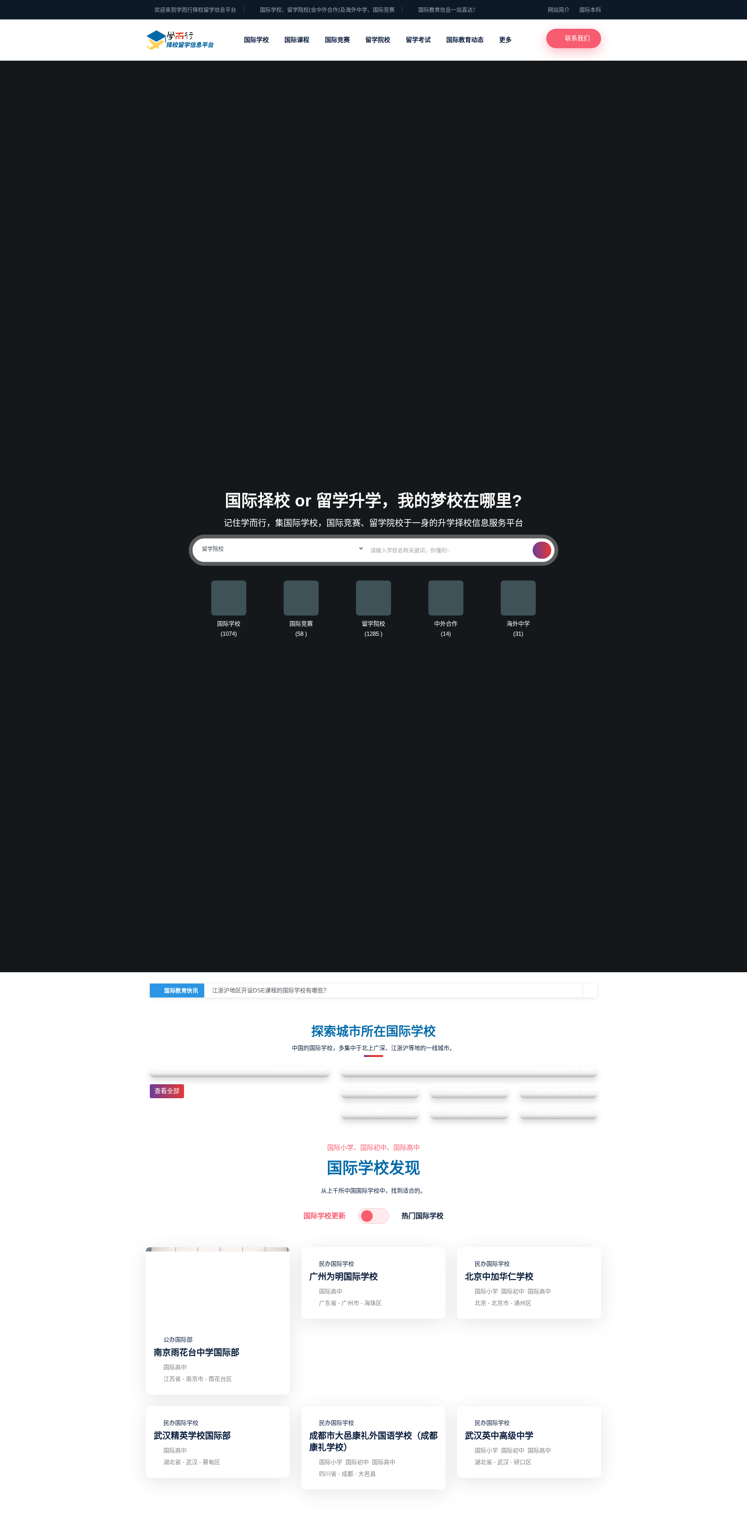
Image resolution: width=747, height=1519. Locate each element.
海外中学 (518, 623)
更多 (505, 40)
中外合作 (446, 623)
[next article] (576, 991)
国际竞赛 (337, 40)
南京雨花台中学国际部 (196, 1352)
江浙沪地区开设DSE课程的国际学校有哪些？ (270, 990)
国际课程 (296, 40)
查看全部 (166, 1091)
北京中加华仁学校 (499, 1276)
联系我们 (577, 38)
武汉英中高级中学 (499, 1435)
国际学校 (256, 40)
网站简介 (559, 10)
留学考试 (418, 40)
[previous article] (590, 991)
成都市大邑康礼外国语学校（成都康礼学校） (373, 1441)
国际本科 (590, 10)
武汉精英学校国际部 (192, 1435)
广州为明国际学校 (343, 1276)
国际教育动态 (465, 40)
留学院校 (377, 40)
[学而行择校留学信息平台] (180, 38)
